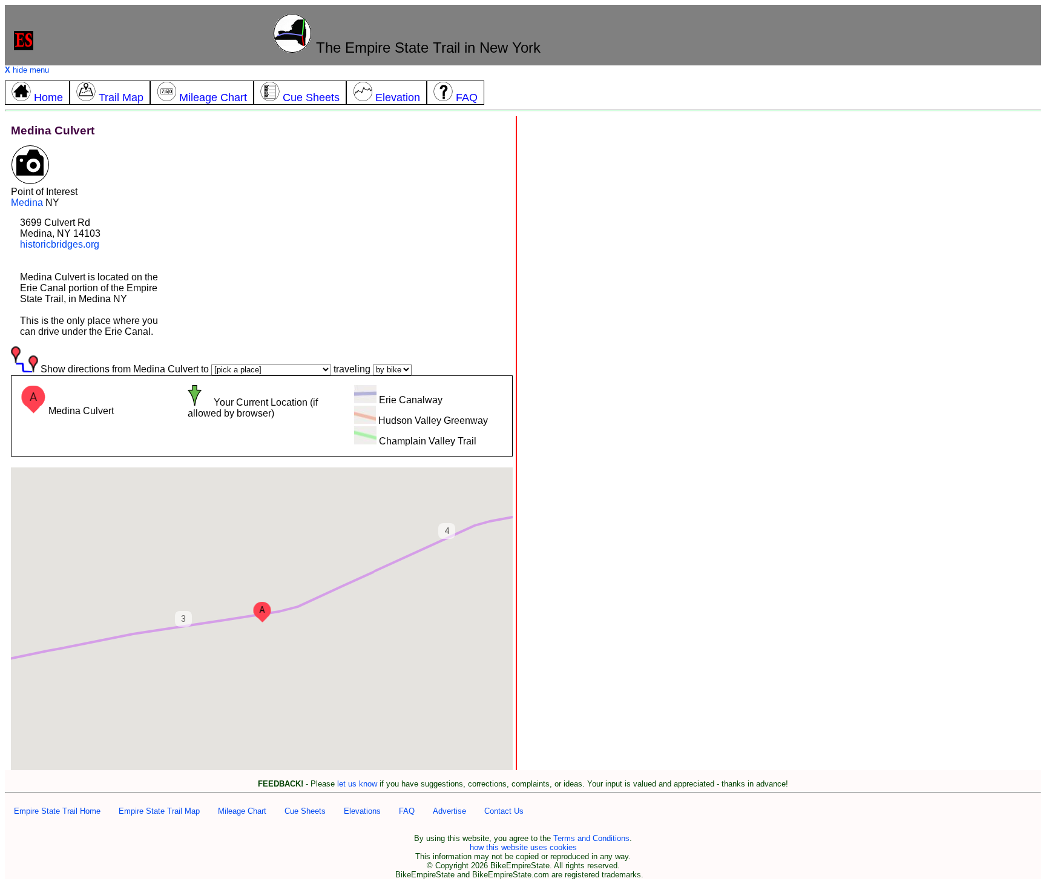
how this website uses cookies (523, 847)
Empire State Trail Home (57, 811)
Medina (27, 202)
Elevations (362, 811)
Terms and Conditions (591, 838)
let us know (357, 783)
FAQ (407, 811)
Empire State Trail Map (159, 811)
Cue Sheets (305, 811)
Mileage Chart (242, 811)
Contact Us (504, 811)
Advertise (449, 811)
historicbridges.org (59, 244)
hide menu (27, 69)
